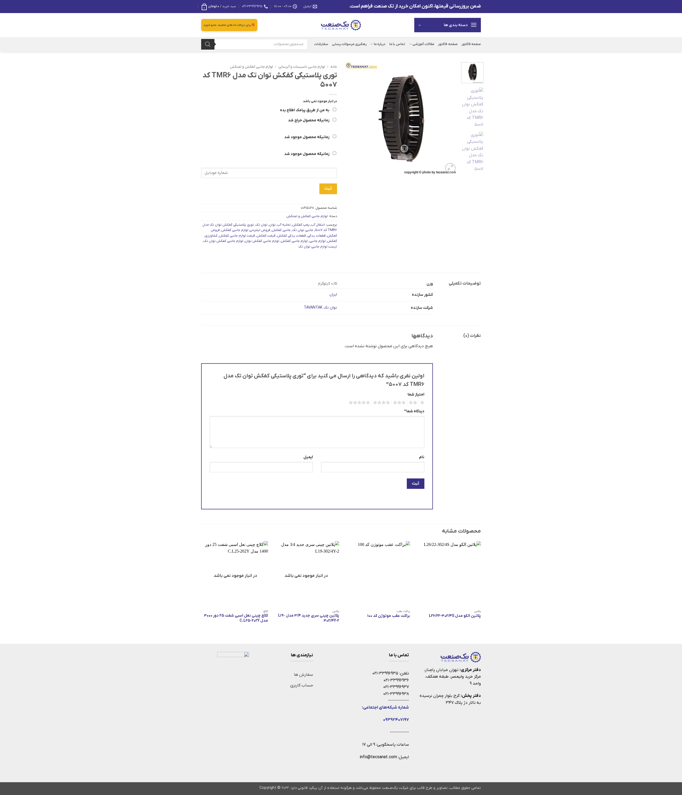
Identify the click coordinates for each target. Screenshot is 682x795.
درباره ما (379, 44)
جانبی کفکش (281, 230)
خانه (333, 67)
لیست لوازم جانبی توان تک (317, 246)
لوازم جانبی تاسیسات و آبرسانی (301, 67)
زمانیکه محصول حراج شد (309, 120)
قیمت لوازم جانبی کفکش (237, 235)
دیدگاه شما (414, 411)
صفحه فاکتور (471, 44)
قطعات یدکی (316, 235)
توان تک (261, 224)
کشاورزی (211, 235)
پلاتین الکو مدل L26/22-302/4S (455, 616)
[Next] (350, 118)
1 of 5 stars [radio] (423, 402)
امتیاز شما (416, 394)
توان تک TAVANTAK (320, 307)
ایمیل (308, 457)
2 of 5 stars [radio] (414, 402)
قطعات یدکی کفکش (291, 235)
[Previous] (448, 118)
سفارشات (321, 44)
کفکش (332, 241)
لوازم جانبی (317, 241)
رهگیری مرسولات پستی (349, 44)
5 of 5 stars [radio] (360, 402)
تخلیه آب (284, 224)
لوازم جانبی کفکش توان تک (223, 241)
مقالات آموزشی (423, 44)
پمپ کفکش (301, 224)
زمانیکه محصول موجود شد (307, 137)
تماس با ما (397, 44)
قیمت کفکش (266, 235)
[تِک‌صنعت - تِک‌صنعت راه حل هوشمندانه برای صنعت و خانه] (341, 25)
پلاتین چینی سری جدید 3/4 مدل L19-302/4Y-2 (308, 618)
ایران (333, 294)
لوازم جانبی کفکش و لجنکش (251, 67)
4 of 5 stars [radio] (382, 402)
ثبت (328, 188)
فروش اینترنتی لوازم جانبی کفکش (245, 230)
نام (421, 457)
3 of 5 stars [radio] (400, 402)
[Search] (207, 44)
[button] (218, 6)
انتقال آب (318, 224)
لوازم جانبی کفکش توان (262, 241)
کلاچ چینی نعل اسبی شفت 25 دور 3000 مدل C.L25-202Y (236, 618)
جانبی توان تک (302, 230)
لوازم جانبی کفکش (294, 241)
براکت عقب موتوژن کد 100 (388, 616)
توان (272, 224)
